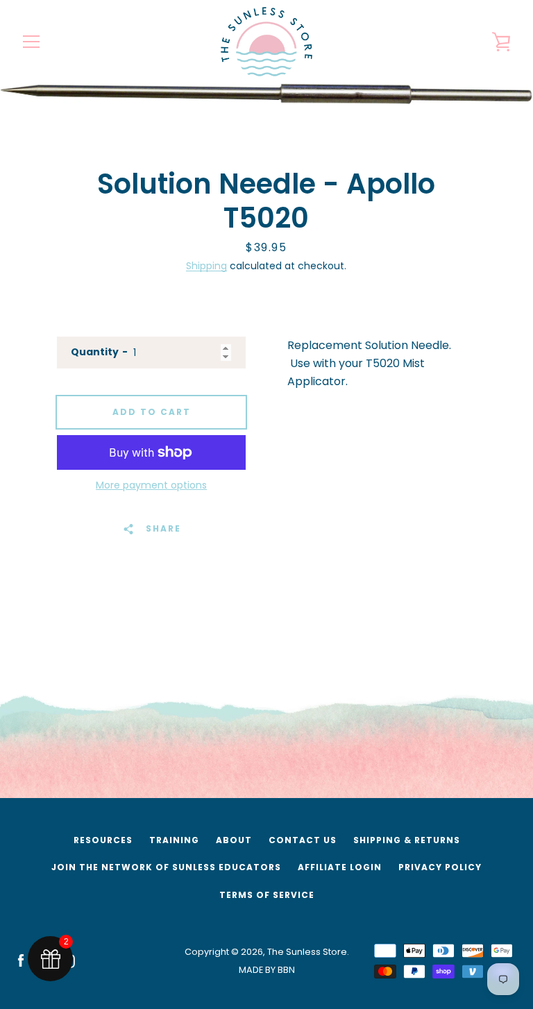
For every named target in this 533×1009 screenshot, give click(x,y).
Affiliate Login (340, 867)
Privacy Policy (440, 867)
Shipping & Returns (406, 840)
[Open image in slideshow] (266, 94)
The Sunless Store (307, 952)
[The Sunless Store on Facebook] (21, 960)
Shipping (206, 266)
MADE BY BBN (267, 970)
